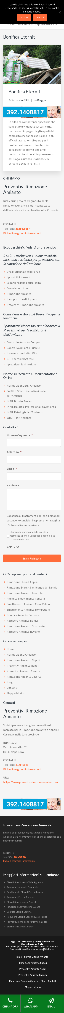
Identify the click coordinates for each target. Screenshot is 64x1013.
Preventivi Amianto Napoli (23, 665)
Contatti (12, 687)
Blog (10, 682)
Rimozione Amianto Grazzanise (26, 626)
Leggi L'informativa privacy (25, 941)
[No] (59, 12)
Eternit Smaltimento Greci (20, 926)
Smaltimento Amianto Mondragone (28, 609)
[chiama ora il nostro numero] (32, 117)
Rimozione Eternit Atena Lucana (23, 906)
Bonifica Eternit (24, 91)
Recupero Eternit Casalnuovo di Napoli (27, 916)
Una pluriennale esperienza (23, 271)
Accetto (24, 17)
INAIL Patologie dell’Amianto (24, 412)
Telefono (14, 452)
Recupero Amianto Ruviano (23, 631)
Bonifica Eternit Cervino (19, 911)
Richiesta (13, 485)
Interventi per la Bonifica (22, 353)
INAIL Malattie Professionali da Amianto (31, 406)
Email (12, 468)
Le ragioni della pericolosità (24, 282)
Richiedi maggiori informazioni (22, 233)
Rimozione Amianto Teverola (24, 593)
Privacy (40, 17)
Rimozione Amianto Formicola (22, 887)
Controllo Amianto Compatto (25, 342)
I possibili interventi (19, 277)
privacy (34, 525)
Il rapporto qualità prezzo (22, 299)
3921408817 (22, 228)
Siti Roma (49, 949)
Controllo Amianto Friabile (23, 348)
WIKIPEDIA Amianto (19, 418)
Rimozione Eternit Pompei (20, 897)
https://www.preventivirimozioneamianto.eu (30, 782)
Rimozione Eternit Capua (22, 582)
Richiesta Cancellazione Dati (37, 943)
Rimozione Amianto (19, 294)
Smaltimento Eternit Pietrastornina (25, 892)
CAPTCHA (13, 546)
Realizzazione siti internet (44, 946)
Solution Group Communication (26, 949)
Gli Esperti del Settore (20, 359)
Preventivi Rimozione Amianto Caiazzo (27, 921)
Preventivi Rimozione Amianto (25, 305)
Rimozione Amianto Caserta (24, 676)
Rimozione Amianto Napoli (23, 660)
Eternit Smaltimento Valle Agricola (25, 882)
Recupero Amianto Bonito (23, 620)
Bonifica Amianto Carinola (23, 615)
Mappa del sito (16, 693)
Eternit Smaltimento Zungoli (21, 902)
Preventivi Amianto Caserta (23, 671)
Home (10, 649)
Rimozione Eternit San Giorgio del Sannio (32, 587)
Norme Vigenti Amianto (21, 654)
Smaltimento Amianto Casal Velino (28, 604)
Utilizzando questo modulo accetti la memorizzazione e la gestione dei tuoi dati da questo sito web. (32, 535)
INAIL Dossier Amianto (20, 401)
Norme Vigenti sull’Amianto (24, 385)
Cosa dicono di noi (17, 288)
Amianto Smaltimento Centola (26, 598)
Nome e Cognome (20, 435)
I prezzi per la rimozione (21, 364)
